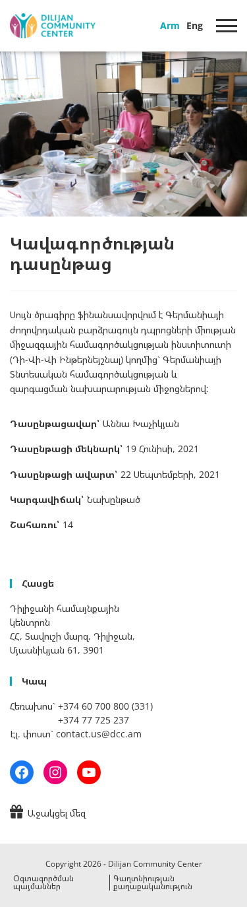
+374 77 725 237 (93, 720)
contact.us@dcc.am (99, 733)
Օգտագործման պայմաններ (43, 882)
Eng (194, 25)
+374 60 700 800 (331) (105, 706)
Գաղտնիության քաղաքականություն (152, 882)
